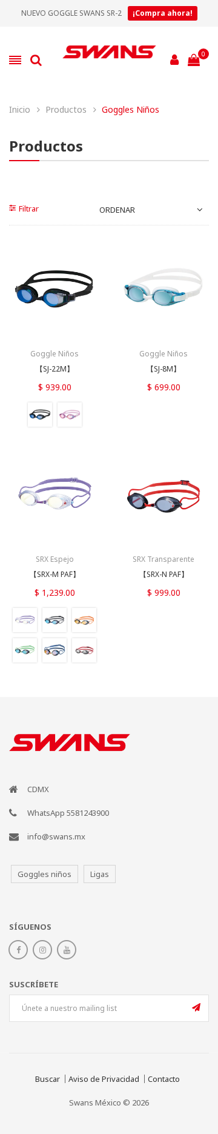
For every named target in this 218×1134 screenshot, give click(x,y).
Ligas (99, 874)
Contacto (164, 1078)
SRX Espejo (55, 559)
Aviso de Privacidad (103, 1078)
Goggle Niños (54, 354)
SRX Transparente (163, 559)
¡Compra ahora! (163, 13)
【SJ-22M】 (55, 369)
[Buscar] (36, 60)
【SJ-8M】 (163, 369)
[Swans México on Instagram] (42, 949)
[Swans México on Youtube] (66, 949)
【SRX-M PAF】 (55, 574)
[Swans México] (109, 60)
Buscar (47, 1078)
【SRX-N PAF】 (163, 574)
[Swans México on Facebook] (18, 949)
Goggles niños (44, 874)
